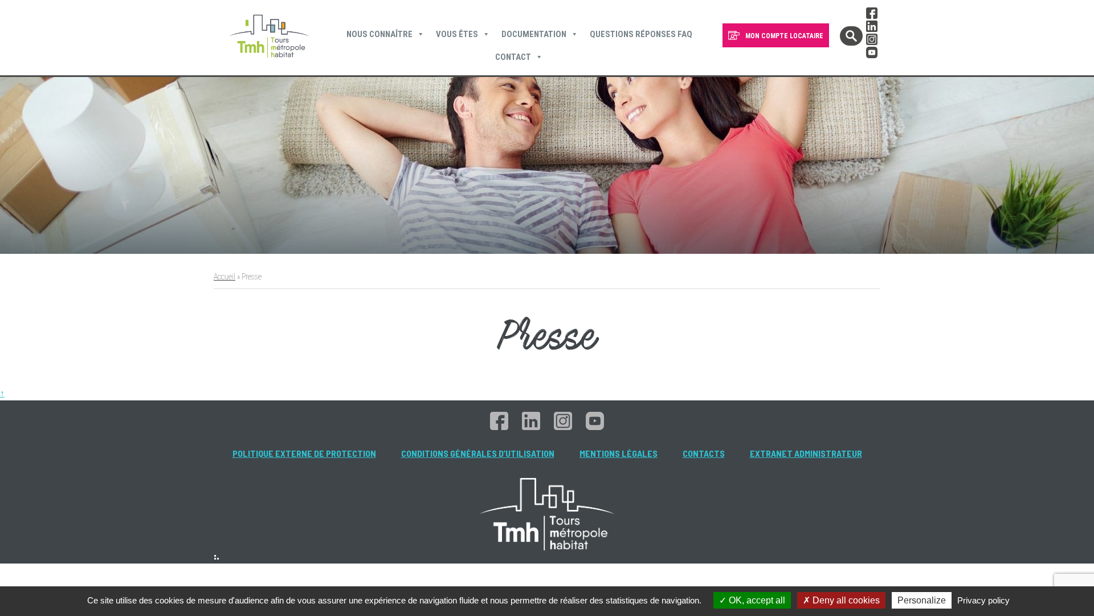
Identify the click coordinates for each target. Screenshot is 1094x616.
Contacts (704, 453)
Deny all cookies (845, 600)
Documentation (533, 34)
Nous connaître (379, 34)
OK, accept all (755, 600)
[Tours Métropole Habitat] (269, 37)
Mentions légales (618, 453)
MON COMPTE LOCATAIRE (784, 36)
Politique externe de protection (304, 453)
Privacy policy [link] (983, 600)
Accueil (224, 276)
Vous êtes (457, 34)
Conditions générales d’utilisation (477, 453)
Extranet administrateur (806, 453)
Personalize (921, 600)
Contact (513, 57)
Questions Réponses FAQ (641, 34)
